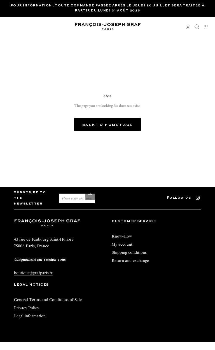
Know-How (122, 236)
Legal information (30, 316)
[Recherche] (197, 27)
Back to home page (107, 125)
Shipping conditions (129, 252)
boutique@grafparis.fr (33, 273)
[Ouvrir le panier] (206, 27)
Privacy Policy (26, 308)
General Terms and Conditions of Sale (48, 299)
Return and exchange (130, 260)
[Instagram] (200, 197)
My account (122, 244)
